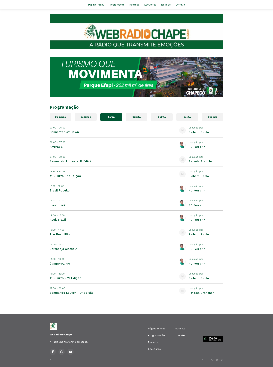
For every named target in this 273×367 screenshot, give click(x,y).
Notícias (165, 4)
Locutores (150, 4)
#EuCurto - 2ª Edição (65, 278)
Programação (116, 4)
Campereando (60, 263)
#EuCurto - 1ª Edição (65, 176)
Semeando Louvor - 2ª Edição (72, 292)
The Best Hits (60, 234)
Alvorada (56, 146)
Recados (134, 4)
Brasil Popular (60, 190)
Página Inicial (96, 4)
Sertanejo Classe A (63, 249)
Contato (180, 4)
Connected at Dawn (64, 132)
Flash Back (58, 205)
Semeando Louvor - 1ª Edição (71, 161)
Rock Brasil (58, 219)
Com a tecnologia (208, 360)
